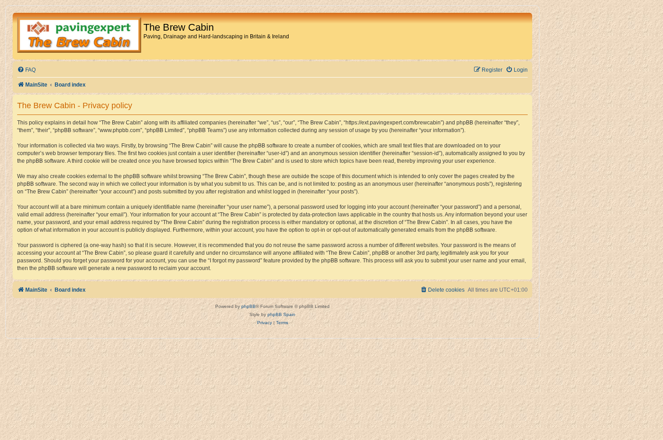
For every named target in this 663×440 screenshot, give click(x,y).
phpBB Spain (281, 314)
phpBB (248, 306)
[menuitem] (26, 70)
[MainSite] (79, 36)
